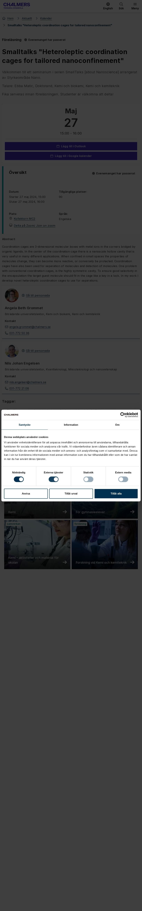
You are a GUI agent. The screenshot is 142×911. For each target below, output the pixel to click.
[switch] (54, 479)
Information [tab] (71, 424)
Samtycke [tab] (25, 424)
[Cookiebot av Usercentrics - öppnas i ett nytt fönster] (123, 414)
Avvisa (26, 493)
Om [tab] (117, 424)
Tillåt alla (116, 493)
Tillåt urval (71, 493)
